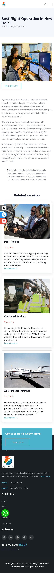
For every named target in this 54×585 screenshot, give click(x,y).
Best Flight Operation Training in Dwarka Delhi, (27, 173)
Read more (45, 476)
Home (4, 26)
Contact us (6, 523)
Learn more (10, 268)
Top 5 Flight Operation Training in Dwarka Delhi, (26, 176)
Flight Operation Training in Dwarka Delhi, (30, 170)
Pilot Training (11, 241)
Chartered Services (15, 316)
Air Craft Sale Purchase (17, 390)
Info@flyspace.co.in (19, 488)
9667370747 (16, 482)
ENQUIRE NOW (11, 86)
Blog (4, 506)
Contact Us (16, 442)
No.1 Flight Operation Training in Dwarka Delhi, (27, 179)
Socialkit (40, 566)
